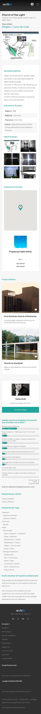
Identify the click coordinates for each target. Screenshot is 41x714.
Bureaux (5, 524)
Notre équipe (6, 632)
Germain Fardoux (19, 707)
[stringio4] (28, 177)
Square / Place (9, 561)
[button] (22, 210)
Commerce (5, 521)
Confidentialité (7, 658)
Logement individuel (10, 515)
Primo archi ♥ (26, 691)
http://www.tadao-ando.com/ (20, 403)
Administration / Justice (12, 540)
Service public (7, 530)
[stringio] (12, 164)
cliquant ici (22, 591)
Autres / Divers (9, 549)
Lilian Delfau (8, 707)
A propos (5, 628)
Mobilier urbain (9, 555)
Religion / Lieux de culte (12, 546)
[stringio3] (12, 177)
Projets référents (8, 502)
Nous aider (5, 655)
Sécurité (5, 639)
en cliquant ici (25, 676)
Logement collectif (9, 518)
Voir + (20, 259)
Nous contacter (7, 651)
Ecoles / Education (10, 536)
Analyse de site (9, 570)
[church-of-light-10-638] (12, 151)
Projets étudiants (8, 499)
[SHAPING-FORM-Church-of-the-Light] (28, 151)
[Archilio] (7, 5)
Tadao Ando (17, 115)
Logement (5, 512)
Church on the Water (13, 363)
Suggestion (6, 647)
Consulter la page (20, 410)
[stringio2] (28, 164)
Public (4, 527)
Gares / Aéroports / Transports (14, 533)
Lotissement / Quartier (12, 564)
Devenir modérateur (9, 635)
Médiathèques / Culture (12, 543)
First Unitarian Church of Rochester (20, 316)
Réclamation (6, 643)
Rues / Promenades (11, 558)
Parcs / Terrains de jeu (11, 567)
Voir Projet (20, 307)
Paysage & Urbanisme (10, 552)
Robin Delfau (18, 120)
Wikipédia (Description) (18, 124)
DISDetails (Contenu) (19, 127)
